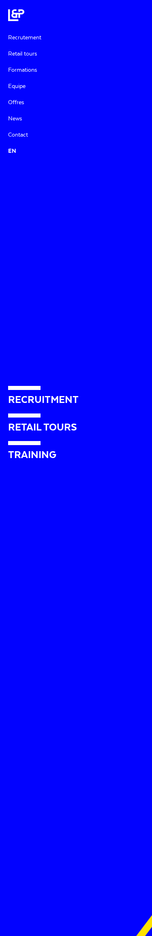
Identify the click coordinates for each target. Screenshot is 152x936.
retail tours (23, 613)
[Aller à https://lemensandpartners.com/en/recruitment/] (76, 399)
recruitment (91, 481)
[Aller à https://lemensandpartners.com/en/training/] (76, 455)
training (115, 567)
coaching (93, 594)
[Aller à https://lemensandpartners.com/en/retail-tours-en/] (76, 427)
